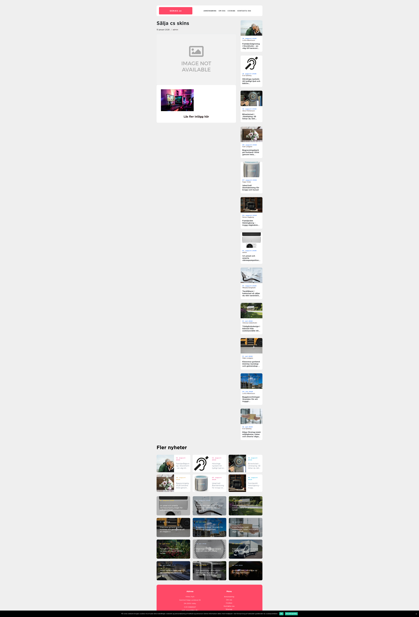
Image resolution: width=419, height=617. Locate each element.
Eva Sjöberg (246, 75)
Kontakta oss (244, 11)
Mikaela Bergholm (249, 287)
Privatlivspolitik (291, 613)
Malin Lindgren (247, 358)
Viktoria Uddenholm (249, 323)
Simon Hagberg (248, 217)
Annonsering (209, 11)
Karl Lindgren (247, 146)
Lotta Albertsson (248, 40)
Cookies (231, 11)
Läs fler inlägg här (196, 116)
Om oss (222, 11)
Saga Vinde (246, 182)
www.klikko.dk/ (192, 610)
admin (175, 30)
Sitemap (229, 609)
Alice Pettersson (248, 111)
